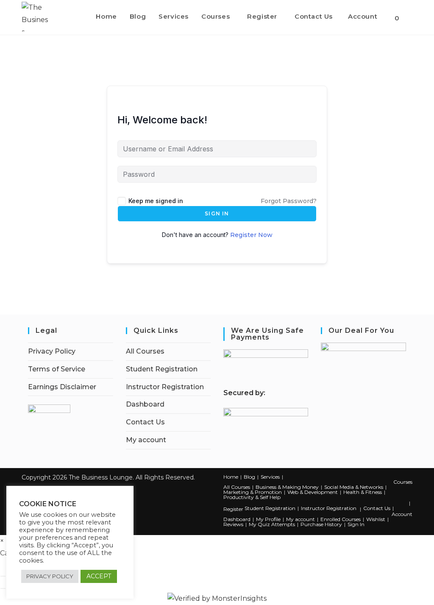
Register (233, 509)
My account (146, 440)
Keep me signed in (155, 200)
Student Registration (162, 369)
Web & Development (312, 492)
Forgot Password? (289, 201)
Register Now (251, 235)
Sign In (217, 213)
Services (270, 477)
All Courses (145, 351)
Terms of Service (56, 369)
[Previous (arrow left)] (3, 588)
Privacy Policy (51, 351)
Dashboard (145, 404)
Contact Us (145, 422)
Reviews (233, 524)
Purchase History (321, 524)
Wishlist (375, 519)
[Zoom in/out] (3, 576)
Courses (402, 482)
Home (230, 477)
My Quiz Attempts (272, 524)
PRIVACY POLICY (49, 576)
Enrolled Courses (340, 519)
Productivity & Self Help (252, 497)
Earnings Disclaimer (62, 387)
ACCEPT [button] (98, 576)
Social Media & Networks (353, 487)
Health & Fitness (362, 492)
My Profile (268, 519)
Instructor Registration (165, 387)
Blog (249, 477)
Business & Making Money (287, 487)
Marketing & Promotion (252, 492)
